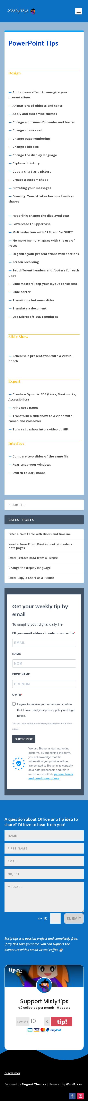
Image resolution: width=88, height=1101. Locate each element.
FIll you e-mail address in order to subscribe (43, 633)
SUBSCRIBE (24, 739)
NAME (16, 653)
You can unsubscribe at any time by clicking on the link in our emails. (42, 726)
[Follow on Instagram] (80, 1096)
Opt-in (16, 694)
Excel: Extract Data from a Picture (33, 558)
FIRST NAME (21, 674)
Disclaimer (12, 1073)
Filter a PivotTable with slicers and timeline (40, 534)
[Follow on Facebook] (72, 1096)
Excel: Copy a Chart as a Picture (31, 578)
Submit (74, 918)
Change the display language (30, 568)
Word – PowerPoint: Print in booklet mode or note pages (40, 546)
